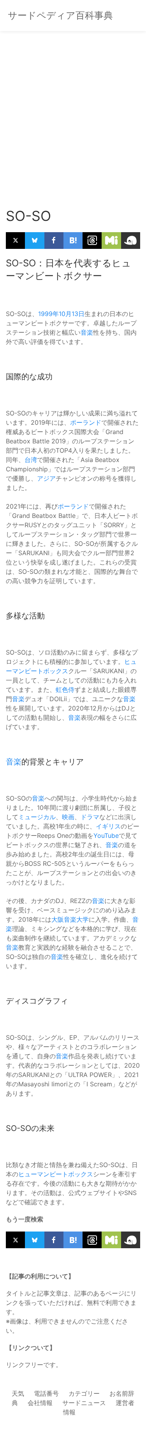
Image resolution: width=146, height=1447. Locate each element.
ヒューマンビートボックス (55, 1174)
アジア (46, 478)
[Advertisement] (73, 111)
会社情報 (40, 1403)
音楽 (87, 332)
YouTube (106, 835)
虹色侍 (65, 689)
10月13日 (71, 314)
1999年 (48, 314)
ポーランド (85, 422)
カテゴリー (84, 1393)
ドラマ (90, 817)
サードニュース (84, 1403)
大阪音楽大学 (70, 919)
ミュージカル (37, 817)
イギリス (108, 826)
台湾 (31, 460)
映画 (68, 817)
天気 (18, 1393)
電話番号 (46, 1393)
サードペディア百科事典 (60, 15)
